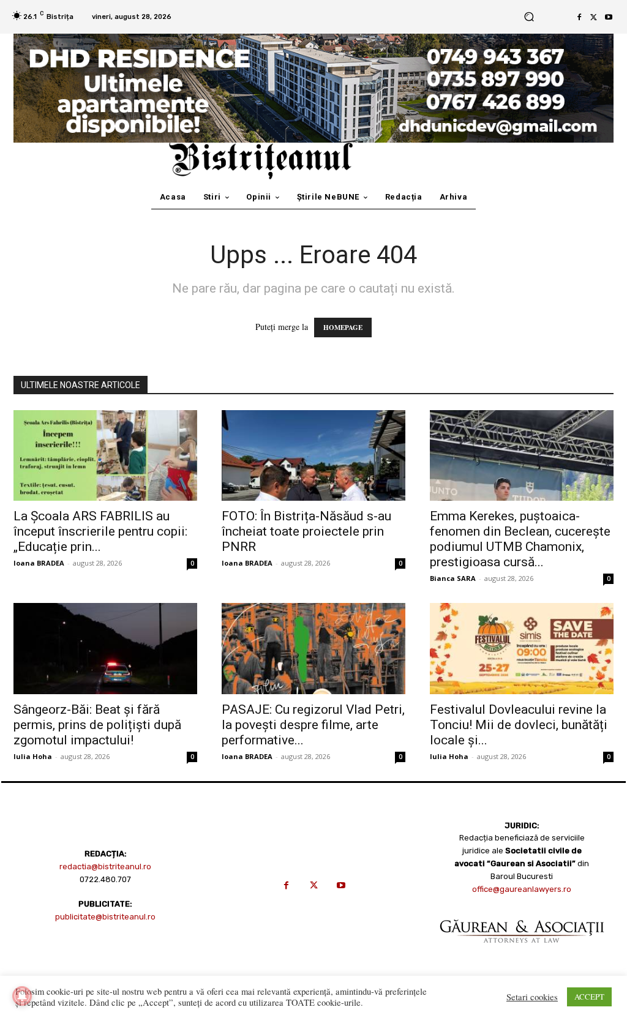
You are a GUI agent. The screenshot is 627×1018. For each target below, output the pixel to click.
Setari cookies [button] (532, 997)
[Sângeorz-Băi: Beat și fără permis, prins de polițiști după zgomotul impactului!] (105, 648)
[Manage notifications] (22, 996)
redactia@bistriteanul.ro (105, 866)
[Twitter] (594, 17)
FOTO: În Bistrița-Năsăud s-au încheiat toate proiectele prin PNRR (306, 531)
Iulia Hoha (32, 756)
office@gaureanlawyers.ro (521, 889)
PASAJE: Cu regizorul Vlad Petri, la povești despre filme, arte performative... (313, 724)
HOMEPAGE (342, 327)
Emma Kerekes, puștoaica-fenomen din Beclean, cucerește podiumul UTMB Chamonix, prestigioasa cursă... (520, 539)
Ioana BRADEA (38, 562)
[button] (528, 16)
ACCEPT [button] (589, 996)
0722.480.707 (105, 879)
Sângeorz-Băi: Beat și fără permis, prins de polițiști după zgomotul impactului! (97, 724)
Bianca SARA (453, 578)
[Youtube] (608, 17)
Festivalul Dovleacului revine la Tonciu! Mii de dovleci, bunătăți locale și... (518, 724)
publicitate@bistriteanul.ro (105, 916)
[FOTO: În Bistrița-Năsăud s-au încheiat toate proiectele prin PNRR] (313, 455)
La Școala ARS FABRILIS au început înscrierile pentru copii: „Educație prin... (100, 531)
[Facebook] (579, 17)
